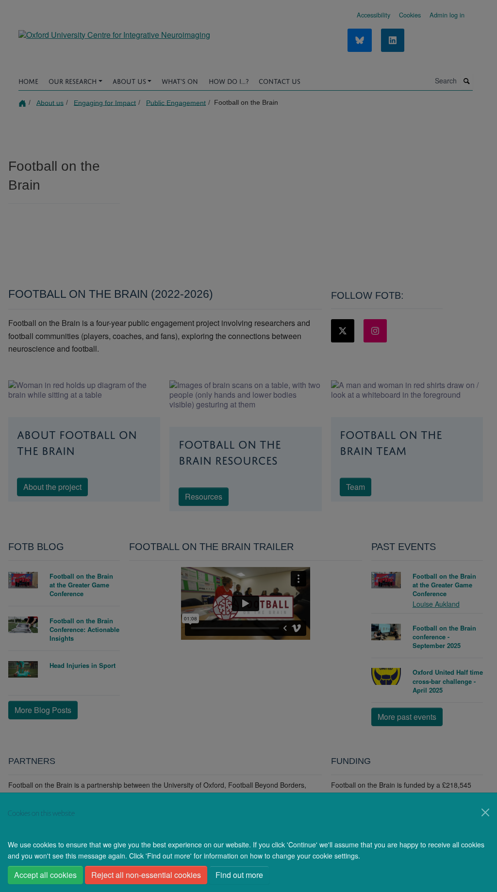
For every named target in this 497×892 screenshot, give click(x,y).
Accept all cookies (45, 874)
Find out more (239, 874)
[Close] (485, 812)
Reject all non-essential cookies (146, 874)
